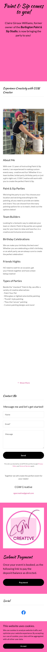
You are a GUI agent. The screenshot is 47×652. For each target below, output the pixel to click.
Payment (23, 582)
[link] (23, 613)
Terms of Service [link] (25, 466)
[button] (23, 382)
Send (23, 455)
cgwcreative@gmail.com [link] (23, 493)
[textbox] (23, 414)
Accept (23, 646)
